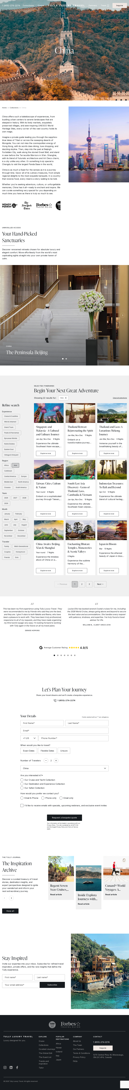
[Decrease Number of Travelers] (46, 760)
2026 (6, 498)
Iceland (59, 1052)
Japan (58, 1060)
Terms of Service (73, 827)
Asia (15, 465)
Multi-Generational (21, 546)
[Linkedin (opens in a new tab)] (11, 1067)
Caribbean (8, 471)
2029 (6, 503)
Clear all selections (120, 398)
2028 (24, 498)
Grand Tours (8, 427)
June (6, 525)
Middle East (8, 482)
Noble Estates (9, 444)
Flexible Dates (47, 750)
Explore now (46, 453)
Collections (14, 108)
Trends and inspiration (44, 1062)
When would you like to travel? (35, 745)
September (8, 530)
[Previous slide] (6, 315)
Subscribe (52, 985)
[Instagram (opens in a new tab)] (5, 1067)
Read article (56, 894)
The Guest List (45, 1057)
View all (10, 911)
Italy (57, 1056)
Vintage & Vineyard (11, 455)
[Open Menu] (108, 5)
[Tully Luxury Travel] (66, 5)
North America (23, 482)
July (14, 525)
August (24, 525)
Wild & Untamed (10, 422)
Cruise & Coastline (11, 416)
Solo (17, 557)
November (8, 536)
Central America (10, 476)
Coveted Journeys (47, 1049)
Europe (24, 476)
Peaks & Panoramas (11, 433)
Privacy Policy (51, 825)
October (21, 530)
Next (99, 584)
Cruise (41, 1041)
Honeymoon (20, 552)
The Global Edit (45, 1053)
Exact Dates (28, 750)
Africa (6, 465)
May (24, 519)
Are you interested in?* (31, 775)
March (6, 519)
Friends (7, 557)
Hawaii (59, 1048)
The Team (77, 1045)
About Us (77, 1041)
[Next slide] (122, 315)
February (18, 514)
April (15, 519)
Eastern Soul (8, 449)
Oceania (7, 487)
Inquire (119, 5)
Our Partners (78, 1049)
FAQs (75, 1061)
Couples (7, 552)
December (21, 536)
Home (4, 108)
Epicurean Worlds (10, 438)
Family (6, 546)
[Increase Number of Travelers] (56, 760)
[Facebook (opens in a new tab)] (17, 1067)
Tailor (41, 1068)
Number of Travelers (30, 760)
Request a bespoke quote (64, 818)
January (7, 514)
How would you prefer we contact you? (39, 793)
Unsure (64, 750)
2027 (15, 498)
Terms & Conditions (81, 1053)
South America (21, 487)
